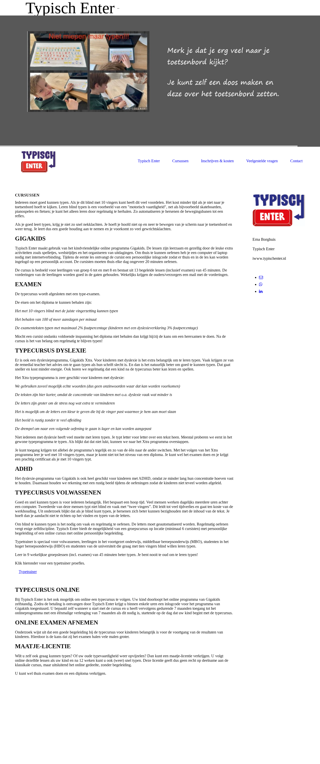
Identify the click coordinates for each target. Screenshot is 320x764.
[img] (160, 81)
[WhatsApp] (260, 284)
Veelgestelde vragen (262, 161)
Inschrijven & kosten (217, 161)
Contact (296, 161)
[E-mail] (261, 277)
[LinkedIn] (260, 291)
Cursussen (180, 161)
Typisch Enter (149, 161)
